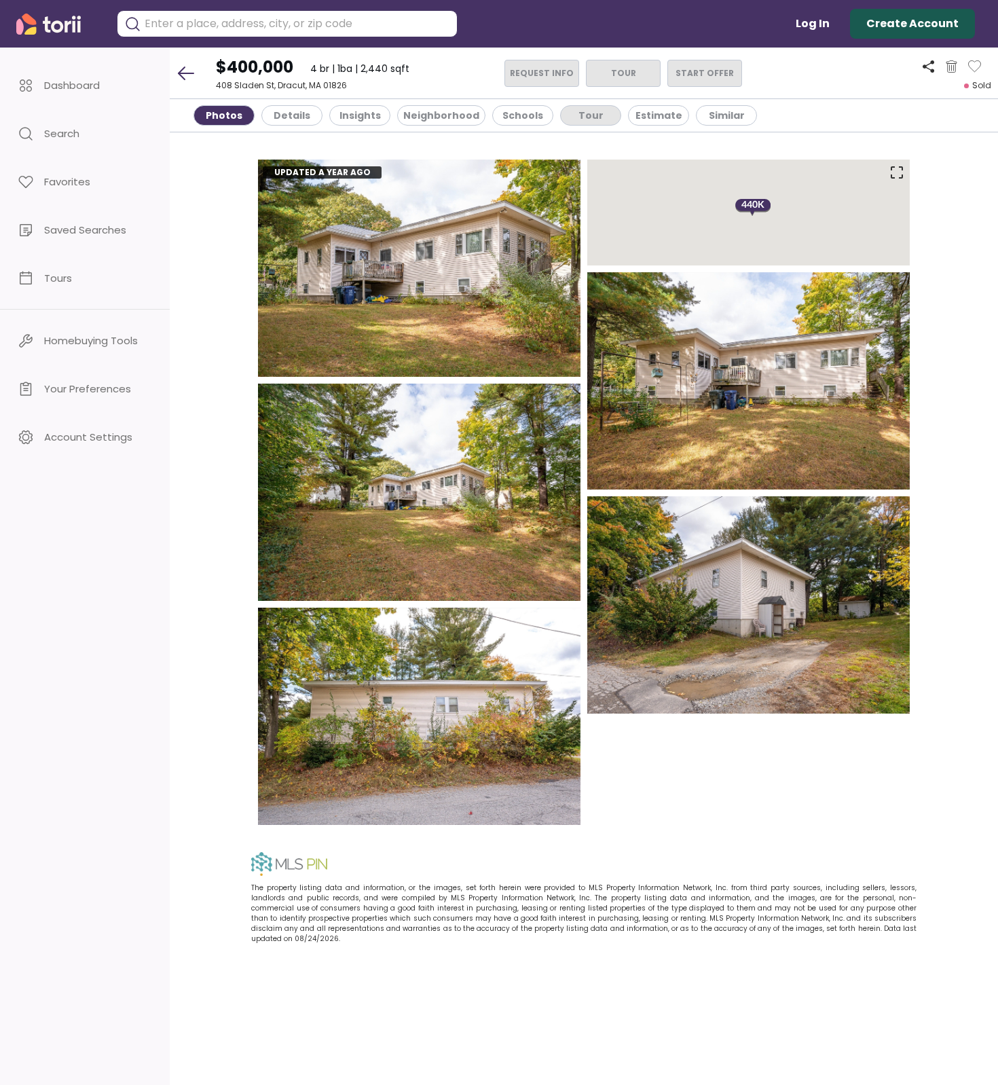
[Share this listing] (928, 66)
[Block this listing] (951, 66)
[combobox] (297, 24)
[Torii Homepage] (58, 24)
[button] (85, 85)
